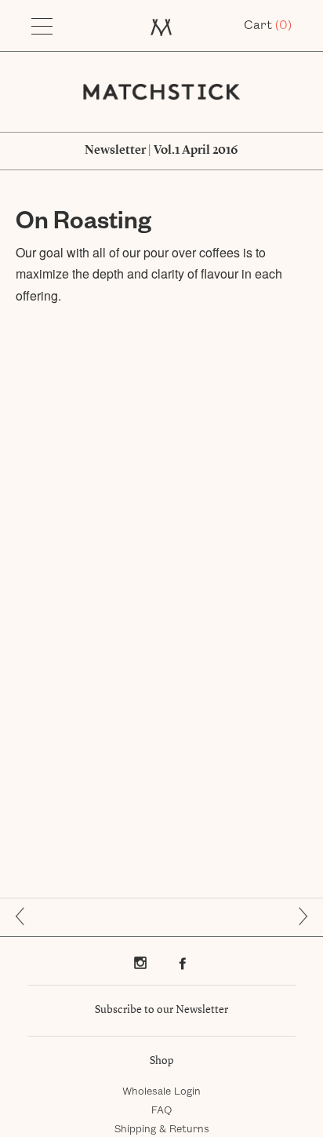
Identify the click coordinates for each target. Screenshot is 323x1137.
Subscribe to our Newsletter (161, 1009)
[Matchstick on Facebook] (182, 963)
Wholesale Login (161, 1091)
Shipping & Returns (161, 1129)
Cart (268, 25)
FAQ (161, 1110)
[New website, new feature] (26, 916)
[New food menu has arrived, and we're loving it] (297, 916)
